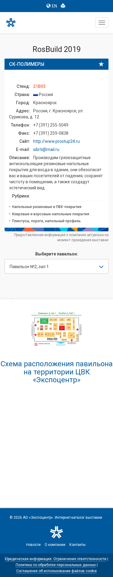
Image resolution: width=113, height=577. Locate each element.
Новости (33, 545)
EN (54, 6)
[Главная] (13, 22)
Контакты (77, 545)
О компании (55, 545)
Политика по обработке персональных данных (56, 565)
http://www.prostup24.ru (56, 141)
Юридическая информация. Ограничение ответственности (55, 559)
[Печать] (63, 6)
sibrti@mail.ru (46, 149)
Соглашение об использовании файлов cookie (56, 571)
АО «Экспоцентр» (38, 517)
